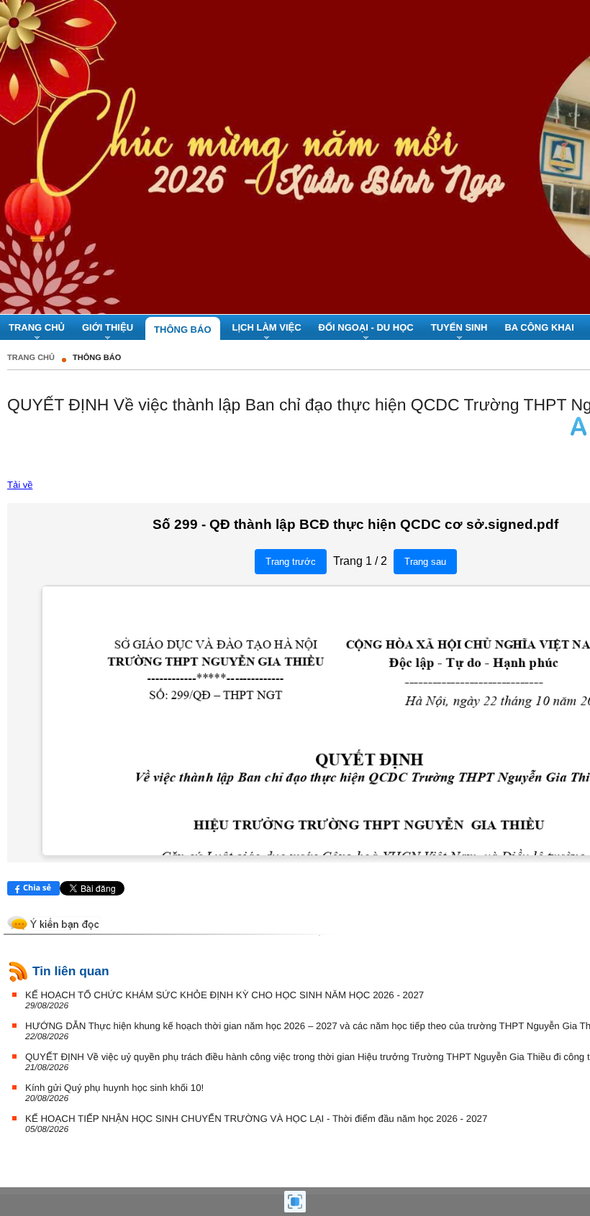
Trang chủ (31, 358)
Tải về (19, 484)
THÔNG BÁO (97, 358)
